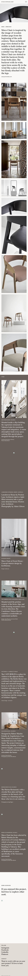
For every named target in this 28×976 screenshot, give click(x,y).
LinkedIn (4, 952)
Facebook (5, 950)
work (3, 894)
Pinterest (4, 954)
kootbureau (7, 568)
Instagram (5, 948)
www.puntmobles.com (6, 76)
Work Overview (6, 885)
